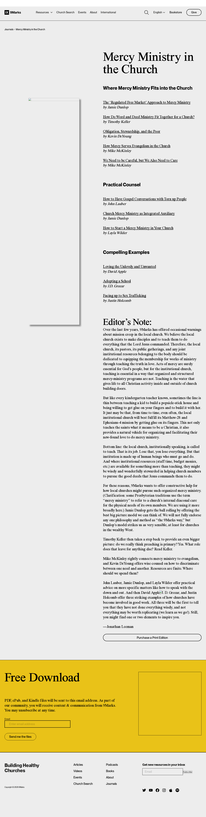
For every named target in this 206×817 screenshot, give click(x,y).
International (108, 12)
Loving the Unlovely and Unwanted (129, 267)
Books (110, 771)
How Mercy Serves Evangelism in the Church (136, 146)
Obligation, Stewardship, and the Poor (131, 131)
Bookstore (176, 12)
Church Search (65, 12)
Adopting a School (117, 281)
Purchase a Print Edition (152, 638)
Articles (78, 765)
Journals (9, 29)
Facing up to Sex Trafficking (124, 296)
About (93, 12)
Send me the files (20, 737)
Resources (42, 12)
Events (82, 12)
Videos (77, 771)
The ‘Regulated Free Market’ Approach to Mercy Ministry (146, 102)
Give (194, 12)
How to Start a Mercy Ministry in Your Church (138, 228)
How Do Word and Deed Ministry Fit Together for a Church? (148, 117)
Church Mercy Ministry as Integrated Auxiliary (139, 214)
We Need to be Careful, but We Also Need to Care (140, 161)
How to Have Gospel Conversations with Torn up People (144, 199)
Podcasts (112, 765)
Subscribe (187, 772)
